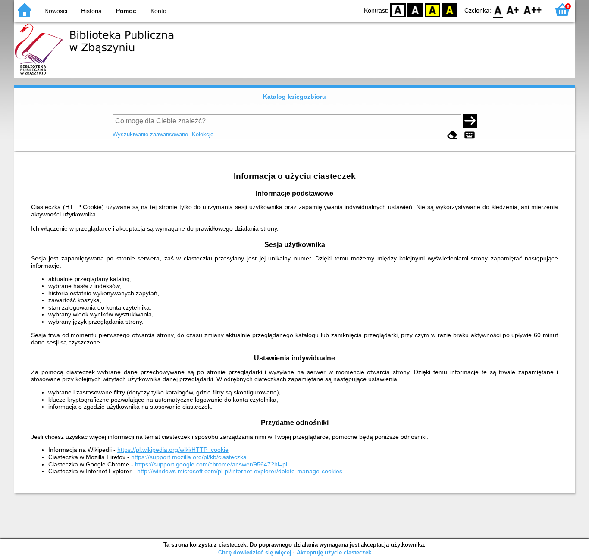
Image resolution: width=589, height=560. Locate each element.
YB (432, 9)
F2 (533, 9)
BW (415, 9)
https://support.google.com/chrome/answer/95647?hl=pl (211, 464)
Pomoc (126, 10)
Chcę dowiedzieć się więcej (254, 552)
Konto (158, 10)
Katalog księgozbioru (294, 96)
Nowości (55, 10)
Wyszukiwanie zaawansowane (150, 134)
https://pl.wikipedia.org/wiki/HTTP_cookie (173, 449)
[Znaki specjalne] (469, 135)
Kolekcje (202, 134)
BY (449, 9)
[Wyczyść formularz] (452, 135)
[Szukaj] (470, 121)
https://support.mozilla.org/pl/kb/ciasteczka (189, 457)
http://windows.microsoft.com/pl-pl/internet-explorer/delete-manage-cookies (239, 471)
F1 (513, 9)
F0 (498, 9)
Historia (91, 10)
